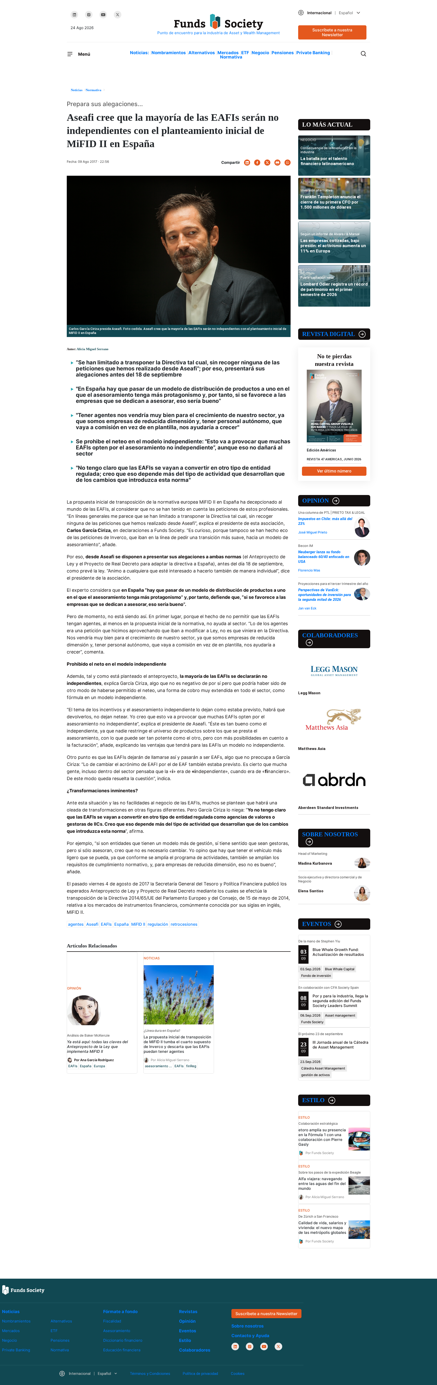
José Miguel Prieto (312, 532)
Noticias (11, 1311)
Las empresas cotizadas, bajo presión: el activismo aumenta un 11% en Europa (333, 245)
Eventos (316, 924)
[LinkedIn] (74, 14)
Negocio (260, 52)
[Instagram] (89, 14)
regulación (158, 924)
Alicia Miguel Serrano (92, 349)
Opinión (315, 500)
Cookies (238, 1373)
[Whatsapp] (288, 163)
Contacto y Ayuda (250, 1335)
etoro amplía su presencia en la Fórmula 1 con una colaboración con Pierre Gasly (322, 1137)
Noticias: (139, 52)
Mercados (228, 52)
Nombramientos (168, 52)
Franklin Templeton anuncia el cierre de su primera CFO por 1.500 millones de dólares (330, 202)
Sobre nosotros (330, 834)
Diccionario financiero (122, 1340)
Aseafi (92, 924)
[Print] (277, 163)
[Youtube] (103, 14)
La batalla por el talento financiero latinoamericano (327, 161)
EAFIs (106, 924)
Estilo (313, 1100)
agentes (76, 924)
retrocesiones (184, 924)
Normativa (231, 57)
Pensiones (283, 52)
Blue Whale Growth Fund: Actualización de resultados (338, 952)
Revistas (188, 1311)
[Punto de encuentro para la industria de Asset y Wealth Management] (218, 24)
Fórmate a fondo (120, 1311)
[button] (332, 13)
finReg (191, 1066)
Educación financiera (121, 1350)
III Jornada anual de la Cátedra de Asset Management (340, 1045)
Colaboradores (330, 635)
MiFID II (138, 924)
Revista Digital (328, 334)
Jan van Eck (307, 608)
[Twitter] (117, 14)
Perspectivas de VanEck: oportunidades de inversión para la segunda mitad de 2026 (324, 595)
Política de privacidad (200, 1373)
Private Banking (313, 52)
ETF (245, 52)
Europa (99, 1066)
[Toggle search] (363, 53)
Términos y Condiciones (150, 1373)
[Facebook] (257, 163)
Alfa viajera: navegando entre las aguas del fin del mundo (322, 1183)
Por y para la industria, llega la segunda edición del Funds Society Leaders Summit (340, 1001)
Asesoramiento (116, 1330)
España (121, 924)
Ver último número (334, 471)
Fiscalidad (112, 1321)
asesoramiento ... (158, 1066)
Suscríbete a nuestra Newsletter (332, 32)
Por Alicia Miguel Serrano (170, 1060)
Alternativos (201, 52)
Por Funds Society (319, 1153)
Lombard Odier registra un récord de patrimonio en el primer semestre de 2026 (334, 289)
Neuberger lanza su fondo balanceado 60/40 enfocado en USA (323, 557)
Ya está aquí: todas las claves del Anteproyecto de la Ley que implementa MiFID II (97, 1046)
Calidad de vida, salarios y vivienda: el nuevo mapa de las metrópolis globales (322, 1227)
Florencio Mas (309, 570)
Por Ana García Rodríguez (94, 1060)
